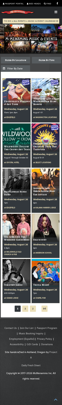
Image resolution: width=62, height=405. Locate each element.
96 (44, 308)
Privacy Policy (44, 339)
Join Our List (27, 328)
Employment (16, 339)
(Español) (29, 339)
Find (48, 3)
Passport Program (47, 328)
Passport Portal (14, 3)
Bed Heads (34, 3)
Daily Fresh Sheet (31, 365)
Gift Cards (32, 344)
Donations (47, 344)
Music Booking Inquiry (31, 333)
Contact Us (10, 328)
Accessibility (17, 344)
